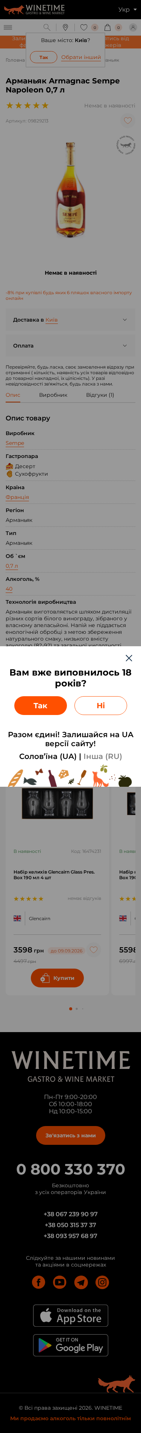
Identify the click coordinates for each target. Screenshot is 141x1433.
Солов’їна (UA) (48, 756)
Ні (101, 705)
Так (40, 705)
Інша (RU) (102, 756)
